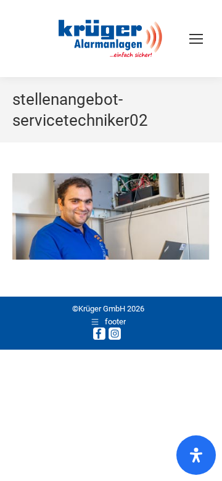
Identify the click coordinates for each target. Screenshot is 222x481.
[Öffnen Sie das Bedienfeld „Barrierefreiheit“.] (196, 455)
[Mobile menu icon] (196, 38)
